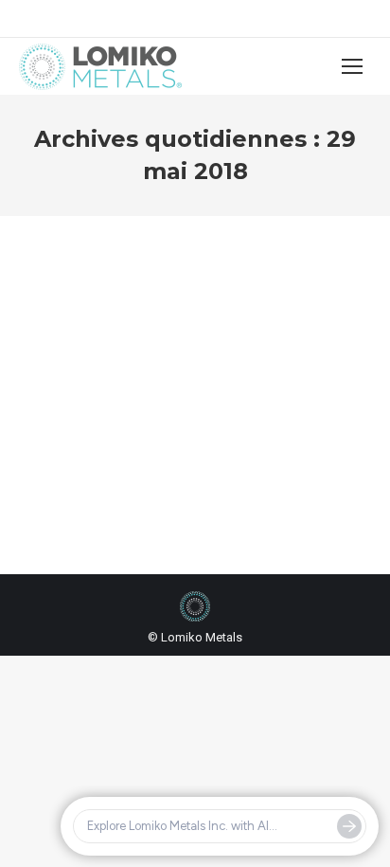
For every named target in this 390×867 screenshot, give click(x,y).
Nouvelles (102, 470)
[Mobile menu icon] (352, 66)
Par (193, 470)
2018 (56, 470)
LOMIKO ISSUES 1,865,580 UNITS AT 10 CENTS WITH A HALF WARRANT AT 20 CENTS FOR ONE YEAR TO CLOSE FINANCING (193, 382)
